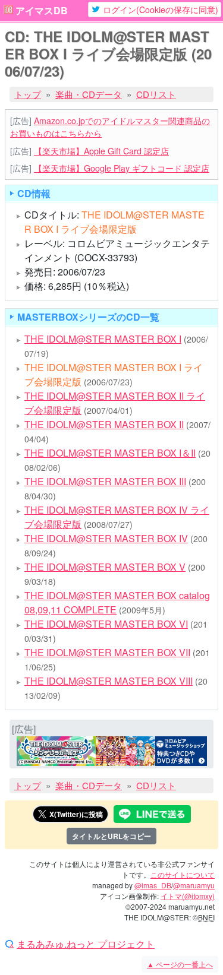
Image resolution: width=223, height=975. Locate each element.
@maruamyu (194, 885)
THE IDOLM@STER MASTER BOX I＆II (110, 453)
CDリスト (156, 94)
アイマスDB (41, 11)
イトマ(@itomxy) (188, 896)
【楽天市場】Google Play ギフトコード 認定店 (121, 168)
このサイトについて (182, 874)
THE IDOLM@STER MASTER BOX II (104, 424)
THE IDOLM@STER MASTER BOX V (105, 567)
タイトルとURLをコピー (111, 836)
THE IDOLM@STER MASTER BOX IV (106, 538)
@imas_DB (152, 885)
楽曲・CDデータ (88, 94)
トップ (27, 94)
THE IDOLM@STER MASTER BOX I (102, 339)
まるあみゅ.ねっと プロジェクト (86, 944)
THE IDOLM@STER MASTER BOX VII (107, 652)
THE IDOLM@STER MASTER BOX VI (106, 624)
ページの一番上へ (180, 964)
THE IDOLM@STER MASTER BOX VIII (108, 681)
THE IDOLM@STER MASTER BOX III (105, 481)
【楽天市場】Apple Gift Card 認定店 (101, 151)
